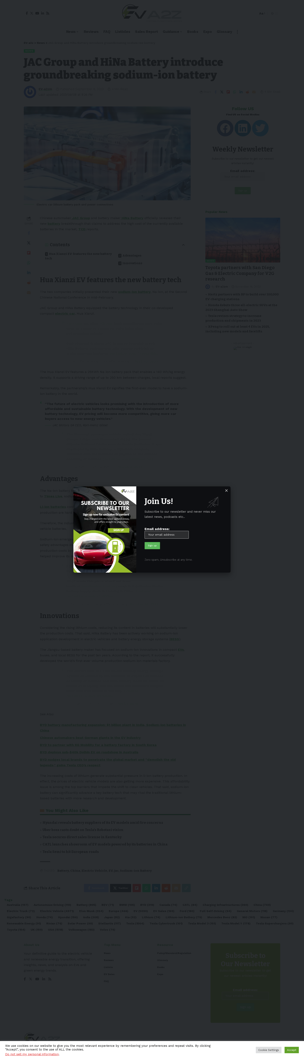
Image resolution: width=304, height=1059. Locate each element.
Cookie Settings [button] (268, 1050)
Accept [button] (291, 1050)
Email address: (157, 529)
